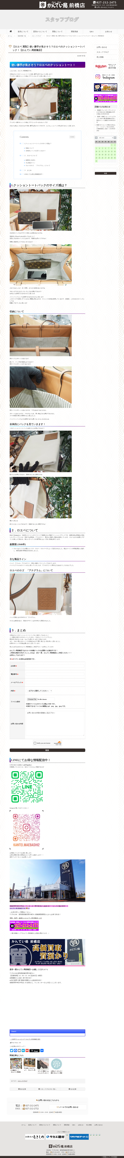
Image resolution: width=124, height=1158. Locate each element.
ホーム (10, 36)
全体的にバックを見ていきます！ (36, 150)
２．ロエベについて (30, 155)
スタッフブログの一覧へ (48, 1089)
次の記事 (73, 1089)
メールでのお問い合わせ (68, 1107)
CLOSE (72, 136)
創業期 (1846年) (30, 160)
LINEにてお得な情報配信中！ (33, 174)
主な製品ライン (30, 163)
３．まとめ (27, 170)
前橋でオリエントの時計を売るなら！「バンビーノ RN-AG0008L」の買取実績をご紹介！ (105, 126)
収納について (30, 148)
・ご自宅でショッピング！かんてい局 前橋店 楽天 (25, 1039)
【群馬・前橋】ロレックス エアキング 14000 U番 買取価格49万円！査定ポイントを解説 (106, 118)
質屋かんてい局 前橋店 (62, 5)
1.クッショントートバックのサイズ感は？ (38, 143)
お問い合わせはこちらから (105, 7)
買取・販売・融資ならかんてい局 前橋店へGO (26, 918)
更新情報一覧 (22, 36)
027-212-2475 (106, 2)
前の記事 (23, 1089)
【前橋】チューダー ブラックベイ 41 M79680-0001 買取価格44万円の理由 (106, 112)
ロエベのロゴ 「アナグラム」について (38, 165)
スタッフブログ (36, 36)
